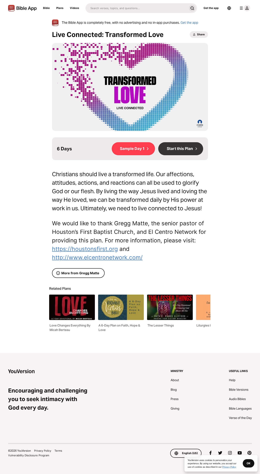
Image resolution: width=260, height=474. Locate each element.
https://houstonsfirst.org (85, 248)
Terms (58, 450)
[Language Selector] (229, 8)
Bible (46, 8)
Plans (59, 8)
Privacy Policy (42, 450)
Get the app (211, 8)
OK (248, 463)
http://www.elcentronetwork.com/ (97, 257)
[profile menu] (244, 8)
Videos (74, 8)
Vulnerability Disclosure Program (28, 455)
